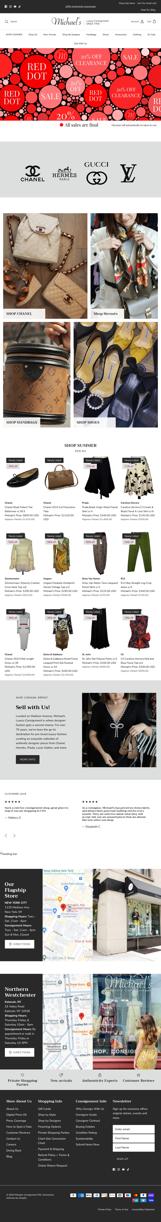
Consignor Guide (86, 1115)
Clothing (137, 34)
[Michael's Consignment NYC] (80, 21)
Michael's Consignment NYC (28, 1194)
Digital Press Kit (16, 1115)
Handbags (91, 34)
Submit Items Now (87, 1144)
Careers (11, 1144)
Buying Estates (85, 1127)
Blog (9, 1156)
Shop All (32, 34)
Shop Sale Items (127, 3)
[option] (80, 88)
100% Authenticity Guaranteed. (80, 6)
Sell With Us (80, 43)
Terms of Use (121, 1209)
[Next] (14, 835)
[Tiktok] (19, 6)
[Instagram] (10, 6)
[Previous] (6, 835)
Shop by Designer (49, 1121)
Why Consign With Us (90, 1109)
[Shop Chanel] (33, 173)
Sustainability (84, 1139)
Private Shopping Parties (53, 1133)
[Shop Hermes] (65, 173)
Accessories (121, 34)
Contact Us (13, 1139)
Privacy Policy (104, 1209)
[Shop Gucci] (96, 173)
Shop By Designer (71, 34)
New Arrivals (49, 34)
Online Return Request (52, 1165)
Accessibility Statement (143, 1209)
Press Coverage (16, 1121)
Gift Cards (44, 1109)
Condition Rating (86, 1133)
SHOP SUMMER (14, 34)
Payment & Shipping (51, 1149)
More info (28, 759)
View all (80, 450)
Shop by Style (47, 1115)
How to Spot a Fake (19, 1127)
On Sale (151, 34)
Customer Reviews (18, 1133)
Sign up (122, 1159)
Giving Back (13, 1150)
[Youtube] (15, 6)
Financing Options (49, 1127)
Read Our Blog (148, 9)
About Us (12, 1109)
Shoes (106, 34)
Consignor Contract (88, 1121)
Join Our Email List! (146, 3)
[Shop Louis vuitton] (128, 173)
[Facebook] (6, 6)
